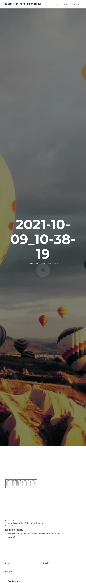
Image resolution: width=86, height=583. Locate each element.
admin (48, 263)
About (66, 4)
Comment (10, 537)
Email (46, 563)
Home (57, 4)
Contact (76, 4)
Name (8, 563)
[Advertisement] (43, 463)
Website (8, 571)
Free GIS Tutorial (23, 4)
